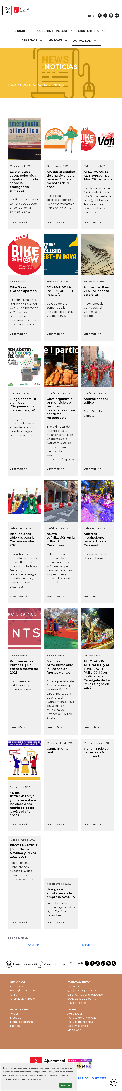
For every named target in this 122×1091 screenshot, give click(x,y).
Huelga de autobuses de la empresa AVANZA (61, 893)
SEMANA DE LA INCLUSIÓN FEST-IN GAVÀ (60, 291)
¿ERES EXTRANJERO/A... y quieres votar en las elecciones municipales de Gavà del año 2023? (24, 804)
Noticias (15, 1017)
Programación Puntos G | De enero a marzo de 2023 (24, 666)
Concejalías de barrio (81, 998)
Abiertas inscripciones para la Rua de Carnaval (95, 539)
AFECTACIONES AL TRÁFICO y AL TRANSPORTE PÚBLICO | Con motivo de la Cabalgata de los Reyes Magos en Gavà (97, 674)
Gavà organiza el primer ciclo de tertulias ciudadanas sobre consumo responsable (61, 408)
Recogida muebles (23, 990)
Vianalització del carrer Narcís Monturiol (97, 752)
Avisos (14, 1013)
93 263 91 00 (80, 1077)
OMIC (14, 994)
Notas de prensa (21, 1021)
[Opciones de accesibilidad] (114, 1083)
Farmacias (17, 986)
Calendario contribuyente (85, 994)
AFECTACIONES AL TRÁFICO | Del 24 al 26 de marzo (98, 175)
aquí (39, 1079)
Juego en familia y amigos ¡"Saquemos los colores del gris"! (23, 404)
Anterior (33, 944)
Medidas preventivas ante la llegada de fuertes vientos (60, 666)
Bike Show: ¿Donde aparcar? (23, 289)
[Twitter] (105, 15)
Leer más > (17, 222)
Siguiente (88, 944)
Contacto (99, 1077)
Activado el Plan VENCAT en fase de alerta (96, 291)
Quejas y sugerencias (82, 990)
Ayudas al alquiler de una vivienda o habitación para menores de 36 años (61, 179)
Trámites (73, 986)
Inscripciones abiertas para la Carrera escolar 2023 (22, 539)
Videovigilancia (77, 1025)
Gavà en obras (77, 1002)
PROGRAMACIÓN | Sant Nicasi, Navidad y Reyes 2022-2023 (23, 850)
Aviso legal (74, 1013)
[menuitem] (23, 31)
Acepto (65, 1085)
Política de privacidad (82, 1017)
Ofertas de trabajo (22, 998)
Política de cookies (80, 1021)
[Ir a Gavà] (15, 10)
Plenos (15, 1025)
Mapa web (74, 1029)
